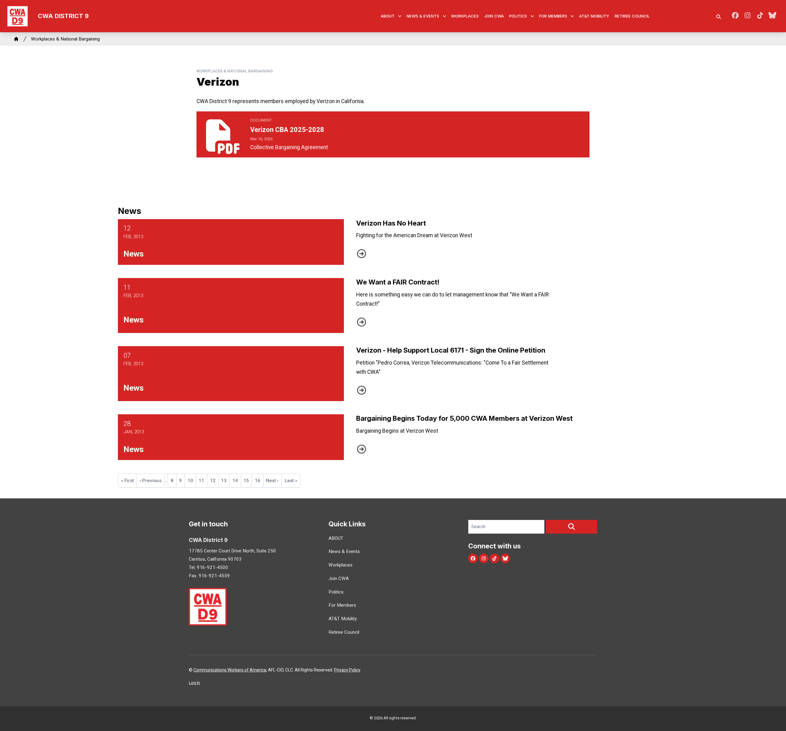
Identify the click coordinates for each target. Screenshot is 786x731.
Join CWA (494, 16)
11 (203, 480)
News (133, 253)
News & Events (423, 16)
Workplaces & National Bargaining (65, 39)
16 (259, 480)
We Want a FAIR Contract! (397, 282)
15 (247, 480)
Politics (518, 16)
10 (192, 480)
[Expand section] (400, 16)
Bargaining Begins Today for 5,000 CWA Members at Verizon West (464, 418)
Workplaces (465, 16)
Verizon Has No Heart (391, 223)
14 (236, 480)
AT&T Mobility (594, 16)
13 (225, 480)
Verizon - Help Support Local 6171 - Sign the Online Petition (450, 350)
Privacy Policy (347, 669)
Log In (194, 682)
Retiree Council (632, 16)
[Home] (16, 39)
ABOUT (388, 16)
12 (214, 482)
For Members (553, 16)
